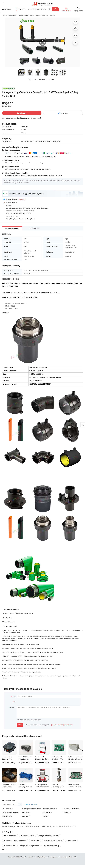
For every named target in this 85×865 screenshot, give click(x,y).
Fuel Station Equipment (70, 809)
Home (3, 15)
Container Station (7, 816)
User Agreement (54, 857)
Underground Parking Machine (29, 846)
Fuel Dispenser (6, 809)
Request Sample (36, 118)
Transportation (12, 15)
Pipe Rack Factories (10, 836)
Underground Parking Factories (48, 836)
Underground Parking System (53, 841)
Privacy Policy (73, 857)
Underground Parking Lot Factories (15, 841)
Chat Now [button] (64, 113)
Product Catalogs (31, 804)
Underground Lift (9, 846)
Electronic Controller (48, 809)
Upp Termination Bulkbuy (51, 846)
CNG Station (46, 812)
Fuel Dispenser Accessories (31, 809)
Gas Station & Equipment (25, 15)
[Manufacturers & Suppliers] (42, 4)
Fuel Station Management (10, 812)
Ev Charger (25, 816)
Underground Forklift (27, 836)
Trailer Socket (35, 841)
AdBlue (44, 816)
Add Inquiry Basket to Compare (43, 79)
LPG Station (26, 812)
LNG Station (67, 812)
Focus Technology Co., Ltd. (29, 857)
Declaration (64, 857)
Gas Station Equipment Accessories (45, 15)
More (4, 849)
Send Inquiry (22, 113)
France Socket (71, 841)
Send (19, 725)
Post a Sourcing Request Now (62, 725)
